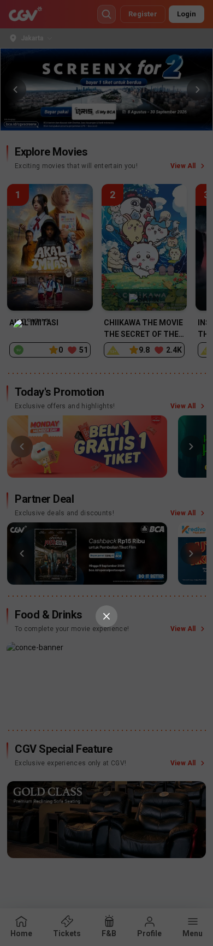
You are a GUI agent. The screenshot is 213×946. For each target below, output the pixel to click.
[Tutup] (106, 616)
